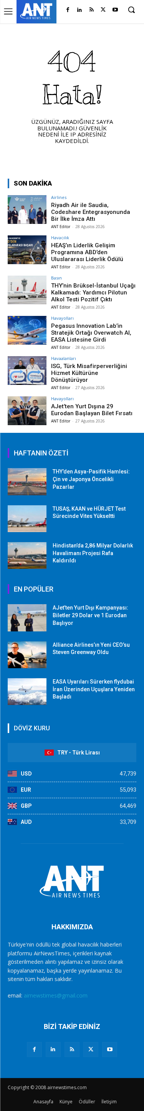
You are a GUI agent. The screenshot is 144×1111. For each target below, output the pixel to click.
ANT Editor (60, 226)
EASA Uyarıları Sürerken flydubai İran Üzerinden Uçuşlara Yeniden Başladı (94, 689)
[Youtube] (115, 10)
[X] (103, 10)
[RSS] (92, 10)
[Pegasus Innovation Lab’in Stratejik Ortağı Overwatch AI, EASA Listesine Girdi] (27, 330)
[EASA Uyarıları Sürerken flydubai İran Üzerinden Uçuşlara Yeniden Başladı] (27, 691)
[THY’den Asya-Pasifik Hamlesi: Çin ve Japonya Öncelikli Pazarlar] (27, 481)
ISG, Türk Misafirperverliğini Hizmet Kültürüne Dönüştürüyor (89, 373)
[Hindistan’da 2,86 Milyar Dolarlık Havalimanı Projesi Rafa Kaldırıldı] (27, 555)
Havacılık (60, 237)
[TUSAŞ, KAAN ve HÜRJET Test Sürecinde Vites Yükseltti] (27, 518)
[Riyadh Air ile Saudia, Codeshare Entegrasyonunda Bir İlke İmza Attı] (27, 209)
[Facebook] (68, 10)
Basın (56, 278)
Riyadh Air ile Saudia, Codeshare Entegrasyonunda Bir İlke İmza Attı (90, 212)
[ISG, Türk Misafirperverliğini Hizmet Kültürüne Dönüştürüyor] (27, 370)
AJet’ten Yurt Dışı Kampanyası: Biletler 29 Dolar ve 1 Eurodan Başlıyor (90, 615)
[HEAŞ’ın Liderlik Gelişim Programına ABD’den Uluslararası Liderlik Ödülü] (27, 249)
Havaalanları (63, 358)
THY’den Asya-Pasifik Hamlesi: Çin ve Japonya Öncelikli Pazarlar (91, 479)
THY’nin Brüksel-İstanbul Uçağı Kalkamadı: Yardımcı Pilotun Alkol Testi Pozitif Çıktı (93, 292)
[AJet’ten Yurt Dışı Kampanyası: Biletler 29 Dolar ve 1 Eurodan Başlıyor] (27, 617)
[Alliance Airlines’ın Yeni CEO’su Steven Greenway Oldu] (27, 654)
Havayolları (62, 318)
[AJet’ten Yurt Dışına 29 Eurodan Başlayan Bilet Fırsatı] (27, 410)
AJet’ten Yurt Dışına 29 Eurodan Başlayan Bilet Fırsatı (91, 410)
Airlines (58, 197)
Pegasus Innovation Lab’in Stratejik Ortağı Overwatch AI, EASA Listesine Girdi (91, 332)
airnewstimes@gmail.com (56, 995)
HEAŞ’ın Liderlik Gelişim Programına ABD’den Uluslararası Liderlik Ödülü (87, 252)
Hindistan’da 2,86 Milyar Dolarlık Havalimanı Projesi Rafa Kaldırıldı (93, 553)
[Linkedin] (80, 10)
